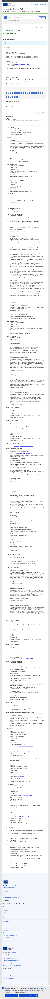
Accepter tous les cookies (11, 995)
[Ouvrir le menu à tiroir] (4, 39)
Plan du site (5, 923)
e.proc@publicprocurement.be (25, 795)
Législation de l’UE (7, 930)
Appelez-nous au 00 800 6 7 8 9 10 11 (11, 958)
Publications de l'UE (7, 940)
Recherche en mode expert (23, 21)
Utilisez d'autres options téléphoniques (11, 960)
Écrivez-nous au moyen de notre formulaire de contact (14, 963)
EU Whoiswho (6, 937)
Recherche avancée (12, 21)
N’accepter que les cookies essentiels (28, 995)
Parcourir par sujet (34, 21)
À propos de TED (6, 921)
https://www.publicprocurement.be (27, 453)
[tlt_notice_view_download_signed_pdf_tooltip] (25, 81)
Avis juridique (6, 910)
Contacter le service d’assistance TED (11, 897)
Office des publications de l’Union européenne (13, 885)
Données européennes (8, 932)
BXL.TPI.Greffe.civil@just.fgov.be (26, 816)
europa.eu (14, 952)
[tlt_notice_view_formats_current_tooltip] (43, 113)
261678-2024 (25, 43)
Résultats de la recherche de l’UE (10, 935)
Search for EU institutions (8, 971)
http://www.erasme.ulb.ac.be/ (23, 751)
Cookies (4, 912)
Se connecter (35, 4)
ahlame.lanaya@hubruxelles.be (22, 64)
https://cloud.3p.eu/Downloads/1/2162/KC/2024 (23, 446)
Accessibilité (5, 915)
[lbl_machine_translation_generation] (20, 101)
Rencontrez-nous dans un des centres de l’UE (12, 965)
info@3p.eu (21, 776)
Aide (4, 894)
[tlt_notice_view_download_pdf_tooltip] (6, 93)
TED (4, 27)
